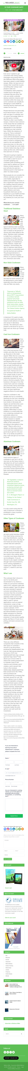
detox (9, 831)
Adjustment (8, 961)
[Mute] (18, 53)
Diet (10, 9)
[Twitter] (11, 41)
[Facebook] (5, 41)
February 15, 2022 (10, 33)
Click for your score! (10, 917)
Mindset (7, 975)
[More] (22, 41)
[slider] (22, 54)
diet (7, 831)
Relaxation (8, 957)
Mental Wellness (9, 963)
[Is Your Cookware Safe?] (14, 25)
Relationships (8, 967)
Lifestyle (10, 34)
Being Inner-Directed (14, 1009)
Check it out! (8, 888)
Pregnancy (8, 971)
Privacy (19, 1067)
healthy (12, 831)
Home (6, 9)
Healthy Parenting (9, 965)
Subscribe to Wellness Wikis (12, 1023)
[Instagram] (8, 41)
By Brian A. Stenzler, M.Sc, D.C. (10, 45)
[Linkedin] (13, 41)
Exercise (7, 959)
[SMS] (16, 41)
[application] (14, 54)
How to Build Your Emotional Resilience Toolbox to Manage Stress (15, 985)
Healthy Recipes (15, 34)
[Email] (19, 41)
